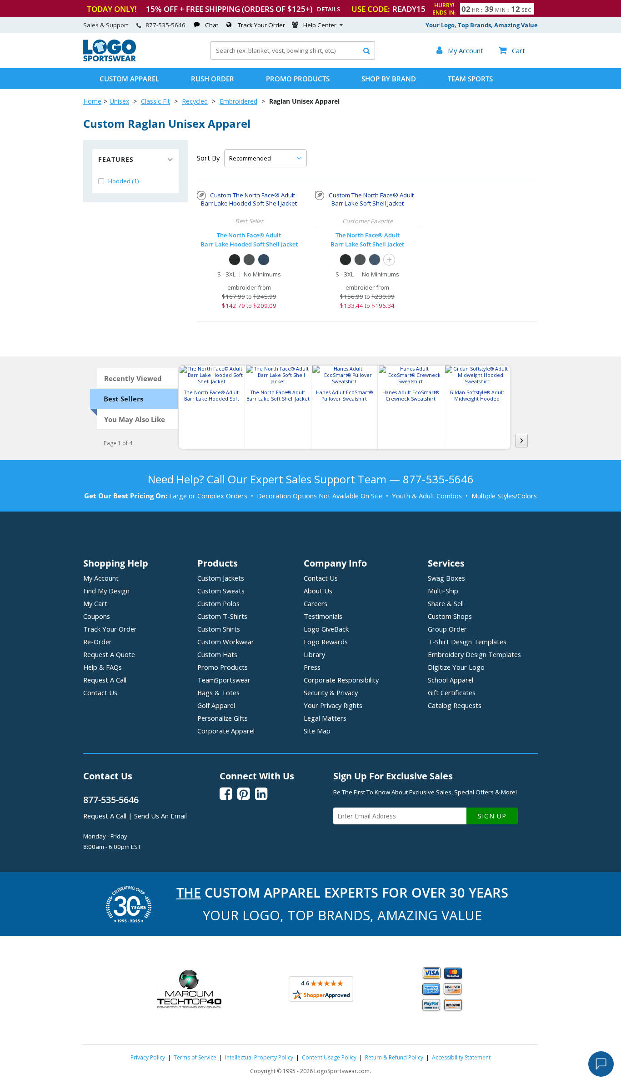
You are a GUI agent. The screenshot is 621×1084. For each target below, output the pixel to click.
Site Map (317, 730)
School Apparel (450, 679)
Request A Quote (109, 654)
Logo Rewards (326, 641)
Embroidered (238, 101)
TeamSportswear (223, 679)
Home (92, 101)
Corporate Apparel (226, 730)
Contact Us (100, 692)
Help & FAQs (102, 667)
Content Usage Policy (329, 1057)
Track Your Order (261, 25)
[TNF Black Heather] (234, 260)
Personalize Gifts (222, 718)
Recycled (195, 101)
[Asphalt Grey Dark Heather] (249, 260)
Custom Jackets (220, 577)
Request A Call (104, 679)
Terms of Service (195, 1057)
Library (314, 654)
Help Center (319, 25)
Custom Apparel (129, 78)
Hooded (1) (123, 181)
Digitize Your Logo (456, 667)
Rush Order (212, 78)
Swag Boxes (446, 577)
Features (116, 159)
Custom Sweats (221, 590)
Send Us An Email (160, 815)
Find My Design (106, 590)
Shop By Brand (388, 78)
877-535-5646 (165, 25)
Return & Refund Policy (394, 1057)
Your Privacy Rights (333, 705)
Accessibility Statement (461, 1057)
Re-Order (97, 641)
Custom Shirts (218, 628)
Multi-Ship (443, 590)
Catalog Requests (454, 705)
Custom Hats (217, 654)
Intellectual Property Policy (259, 1057)
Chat (211, 25)
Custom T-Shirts (222, 616)
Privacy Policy (147, 1057)
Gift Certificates (452, 692)
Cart (512, 50)
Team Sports (470, 78)
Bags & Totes (218, 692)
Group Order (447, 628)
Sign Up (492, 816)
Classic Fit (155, 101)
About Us (318, 590)
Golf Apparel (216, 705)
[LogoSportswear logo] (109, 59)
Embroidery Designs (474, 654)
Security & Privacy (331, 692)
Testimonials (323, 616)
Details (328, 9)
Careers (315, 603)
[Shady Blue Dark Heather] (264, 260)
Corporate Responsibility (341, 679)
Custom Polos (218, 603)
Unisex (119, 101)
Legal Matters (325, 718)
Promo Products (298, 78)
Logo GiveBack (326, 628)
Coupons (96, 616)
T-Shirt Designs (467, 641)
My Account (101, 577)
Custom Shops (450, 616)
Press (312, 667)
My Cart (95, 603)
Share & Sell (446, 603)
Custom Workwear (225, 641)
